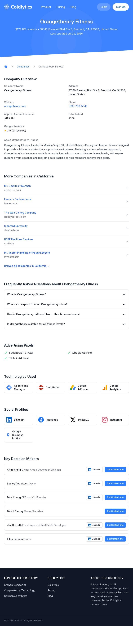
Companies (23, 66)
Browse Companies (15, 584)
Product (46, 7)
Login (103, 6)
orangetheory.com (15, 106)
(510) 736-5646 (78, 106)
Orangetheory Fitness (50, 66)
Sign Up (120, 6)
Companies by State (15, 595)
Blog (73, 7)
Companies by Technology (19, 590)
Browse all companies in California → (27, 265)
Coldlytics (53, 584)
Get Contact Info (115, 469)
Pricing (60, 7)
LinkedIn (96, 469)
